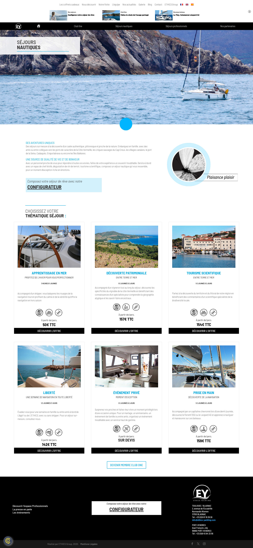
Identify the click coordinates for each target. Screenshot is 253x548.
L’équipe (116, 4)
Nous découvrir (89, 4)
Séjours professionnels (176, 26)
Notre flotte (104, 4)
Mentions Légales (89, 543)
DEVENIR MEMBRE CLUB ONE (126, 465)
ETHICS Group (171, 4)
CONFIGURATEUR (44, 187)
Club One (78, 26)
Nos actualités (129, 4)
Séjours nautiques (124, 26)
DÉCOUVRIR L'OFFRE (49, 331)
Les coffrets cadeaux (69, 4)
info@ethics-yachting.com (204, 520)
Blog (150, 4)
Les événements (21, 512)
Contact (158, 4)
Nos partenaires (227, 26)
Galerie (142, 4)
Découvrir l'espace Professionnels (30, 505)
